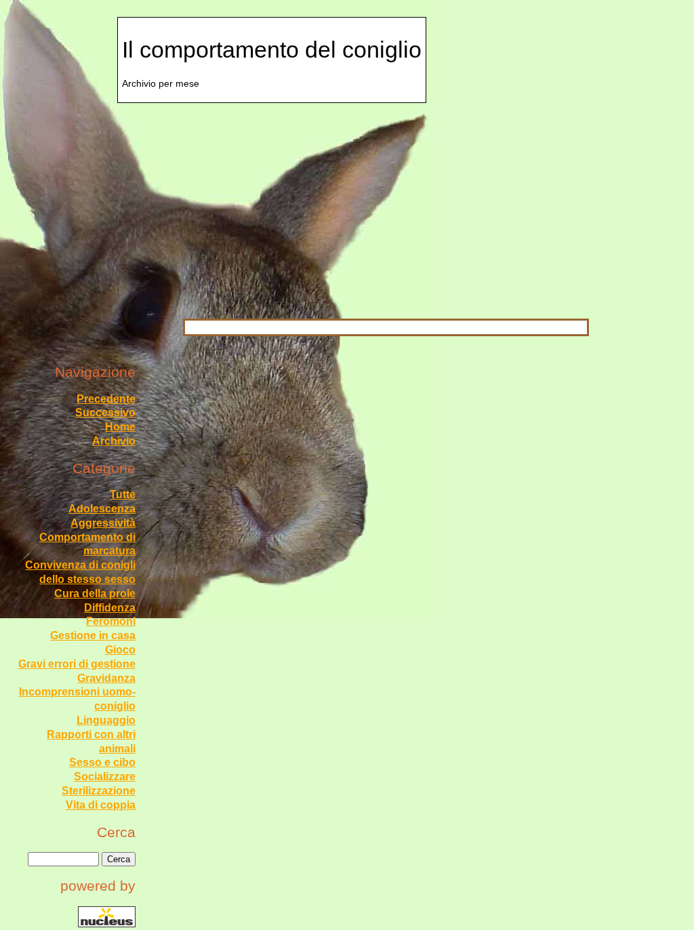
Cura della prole (95, 593)
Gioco (120, 649)
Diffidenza (110, 607)
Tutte (123, 494)
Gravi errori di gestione (77, 664)
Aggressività (103, 523)
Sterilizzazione (99, 790)
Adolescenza (102, 508)
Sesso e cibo (102, 762)
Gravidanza (106, 678)
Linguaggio (106, 720)
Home (120, 426)
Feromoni (111, 621)
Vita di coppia (101, 805)
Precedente (106, 399)
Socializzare (105, 776)
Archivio (114, 441)
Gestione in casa (93, 635)
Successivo (105, 412)
